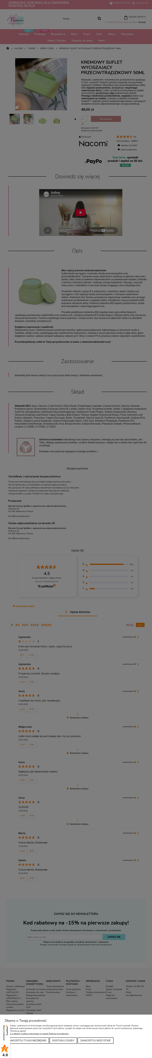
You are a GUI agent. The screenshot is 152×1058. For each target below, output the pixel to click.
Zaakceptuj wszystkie (95, 1040)
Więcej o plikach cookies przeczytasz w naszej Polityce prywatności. (37, 1033)
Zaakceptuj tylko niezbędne (26, 1040)
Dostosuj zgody (63, 1040)
